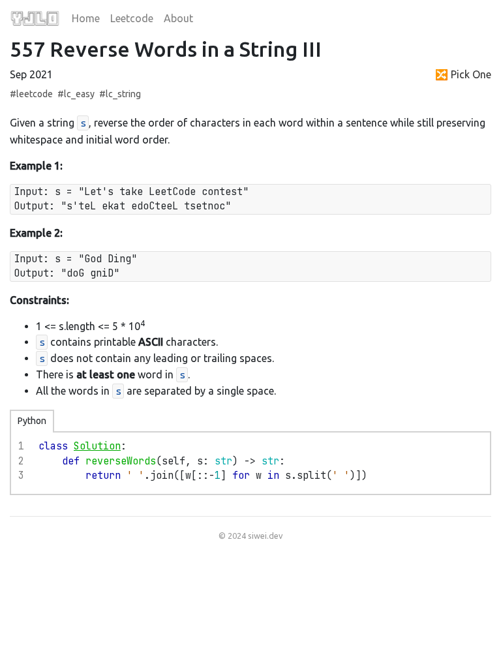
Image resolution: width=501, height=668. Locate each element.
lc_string (123, 94)
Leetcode (131, 18)
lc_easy (79, 94)
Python (32, 421)
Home (86, 18)
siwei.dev (265, 535)
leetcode (34, 94)
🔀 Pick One (463, 74)
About (178, 18)
